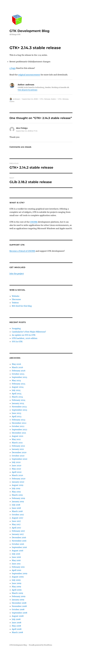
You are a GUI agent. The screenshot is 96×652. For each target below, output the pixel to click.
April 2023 (16, 416)
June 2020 (16, 465)
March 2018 (17, 511)
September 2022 (19, 429)
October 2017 (18, 514)
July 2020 (16, 462)
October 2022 (18, 426)
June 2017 (16, 521)
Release (47, 99)
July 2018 (16, 505)
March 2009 (17, 593)
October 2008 (18, 609)
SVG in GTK (17, 341)
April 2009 (17, 590)
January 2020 (18, 482)
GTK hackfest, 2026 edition (24, 338)
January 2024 (18, 403)
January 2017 (18, 534)
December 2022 (19, 423)
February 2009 (18, 596)
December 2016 (19, 537)
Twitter (15, 302)
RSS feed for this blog (22, 306)
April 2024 (16, 393)
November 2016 (19, 541)
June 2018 (16, 508)
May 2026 (16, 364)
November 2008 (19, 606)
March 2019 (17, 495)
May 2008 (16, 626)
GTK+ (42, 99)
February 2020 (18, 478)
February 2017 (18, 531)
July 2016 (16, 554)
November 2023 (19, 406)
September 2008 (19, 613)
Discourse (16, 299)
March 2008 (17, 632)
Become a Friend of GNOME (22, 251)
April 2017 (16, 528)
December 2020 (19, 452)
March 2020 (17, 475)
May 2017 (16, 524)
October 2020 (18, 456)
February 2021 (18, 446)
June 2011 (16, 563)
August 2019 (17, 485)
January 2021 (18, 449)
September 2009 (19, 573)
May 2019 (16, 492)
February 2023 (18, 420)
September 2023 (19, 410)
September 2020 (19, 459)
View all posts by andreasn (27, 90)
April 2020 (16, 472)
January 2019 (18, 501)
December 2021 (19, 433)
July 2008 (16, 619)
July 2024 (16, 390)
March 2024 (17, 397)
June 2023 (16, 413)
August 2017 (17, 518)
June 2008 (16, 622)
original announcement (29, 74)
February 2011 (18, 567)
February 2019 (18, 498)
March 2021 (17, 442)
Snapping (16, 328)
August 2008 (18, 616)
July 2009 (16, 580)
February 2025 (18, 384)
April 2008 (16, 629)
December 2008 (19, 603)
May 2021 (16, 439)
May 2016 (16, 560)
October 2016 (18, 544)
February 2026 (18, 370)
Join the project (16, 273)
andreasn (16, 99)
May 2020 (16, 469)
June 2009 (16, 583)
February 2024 (18, 400)
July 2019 (16, 488)
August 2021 (17, 436)
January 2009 (18, 599)
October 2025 (18, 374)
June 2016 (16, 557)
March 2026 (17, 367)
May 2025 (16, 380)
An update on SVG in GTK (23, 335)
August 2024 (18, 387)
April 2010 (16, 570)
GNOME (33, 222)
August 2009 (18, 577)
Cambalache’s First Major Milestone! (29, 332)
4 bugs (12, 68)
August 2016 (17, 550)
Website (15, 296)
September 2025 (19, 377)
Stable (53, 99)
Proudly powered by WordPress (40, 645)
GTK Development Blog (29, 31)
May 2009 (16, 586)
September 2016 (19, 547)
